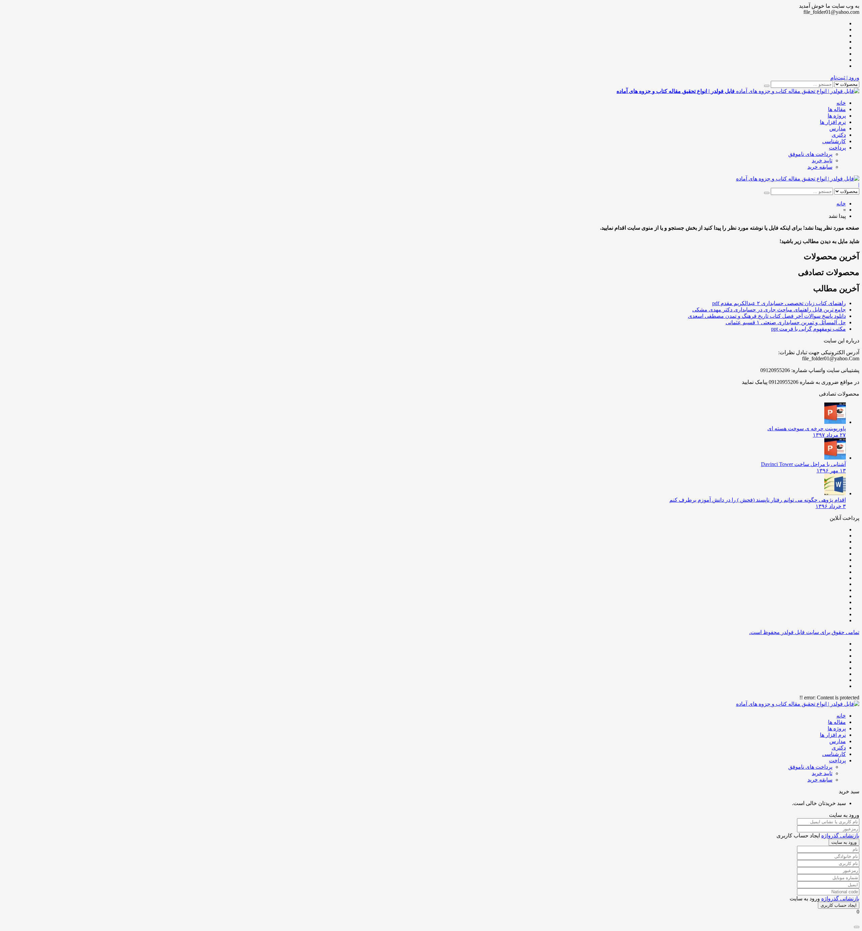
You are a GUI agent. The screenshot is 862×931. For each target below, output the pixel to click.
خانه (841, 103)
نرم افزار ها (833, 122)
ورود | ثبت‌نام (844, 77)
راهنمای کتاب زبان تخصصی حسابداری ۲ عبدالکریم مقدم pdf (779, 303)
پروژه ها (837, 116)
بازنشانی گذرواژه (840, 835)
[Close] (856, 927)
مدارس (837, 128)
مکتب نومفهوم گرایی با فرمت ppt (808, 329)
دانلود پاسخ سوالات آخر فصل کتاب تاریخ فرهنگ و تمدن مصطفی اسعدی (767, 316)
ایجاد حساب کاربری (839, 905)
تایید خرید (822, 160)
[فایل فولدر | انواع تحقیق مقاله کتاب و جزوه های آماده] (797, 178)
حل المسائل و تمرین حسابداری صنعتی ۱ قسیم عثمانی (786, 322)
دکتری (839, 135)
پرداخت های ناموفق (810, 154)
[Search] (766, 86)
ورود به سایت (844, 842)
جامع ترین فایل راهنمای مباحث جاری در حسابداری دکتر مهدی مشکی (769, 309)
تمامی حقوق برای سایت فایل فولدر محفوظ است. (804, 632)
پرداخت (837, 148)
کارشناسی (834, 141)
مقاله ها (837, 109)
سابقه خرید (819, 167)
